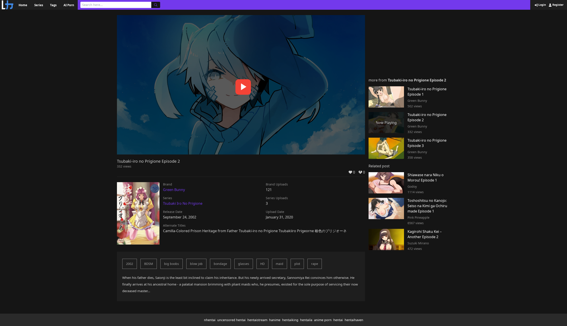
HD (262, 264)
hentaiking (290, 320)
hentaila (306, 320)
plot (297, 264)
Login (542, 5)
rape (314, 264)
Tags (53, 5)
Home (23, 5)
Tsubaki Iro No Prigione (182, 203)
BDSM (148, 264)
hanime (274, 320)
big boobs (171, 264)
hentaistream (257, 320)
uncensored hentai (231, 320)
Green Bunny (174, 189)
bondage (220, 264)
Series (38, 5)
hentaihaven (354, 320)
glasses (243, 264)
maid (279, 264)
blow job (196, 264)
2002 (129, 264)
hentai (338, 320)
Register (557, 5)
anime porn (323, 320)
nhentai (210, 320)
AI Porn (69, 5)
